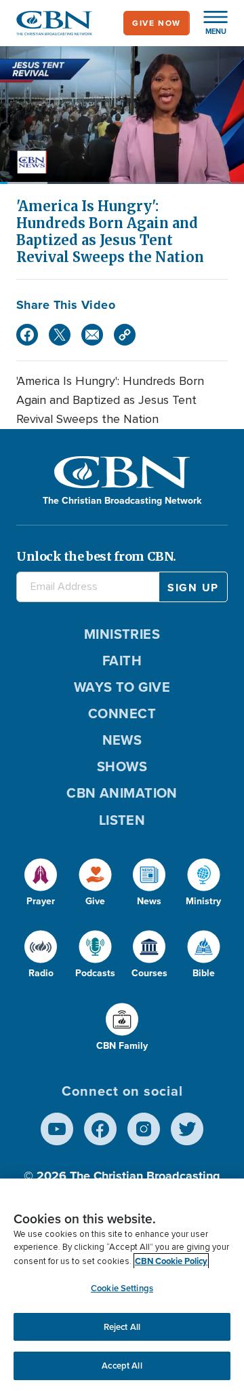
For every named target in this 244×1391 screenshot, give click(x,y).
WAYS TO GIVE (122, 687)
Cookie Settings (122, 1288)
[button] (209, 23)
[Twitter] (59, 335)
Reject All (122, 1326)
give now (156, 23)
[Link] (125, 335)
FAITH (122, 660)
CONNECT (122, 713)
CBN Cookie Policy (171, 1261)
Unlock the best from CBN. (96, 556)
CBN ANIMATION (122, 793)
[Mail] (92, 335)
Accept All (122, 1365)
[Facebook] (27, 335)
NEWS (122, 740)
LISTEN (122, 820)
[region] (122, 1285)
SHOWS (122, 766)
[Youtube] (57, 1129)
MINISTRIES (122, 634)
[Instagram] (143, 1129)
